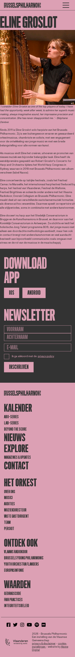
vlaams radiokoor (15, 551)
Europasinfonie (14, 570)
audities (9, 503)
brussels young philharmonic (23, 558)
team (7, 522)
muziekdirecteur (15, 510)
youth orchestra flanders (21, 564)
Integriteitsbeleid (16, 605)
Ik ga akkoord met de (33, 356)
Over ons (9, 491)
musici (8, 497)
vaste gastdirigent (16, 516)
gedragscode (12, 593)
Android (34, 293)
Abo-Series (11, 416)
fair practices (13, 599)
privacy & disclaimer (44, 643)
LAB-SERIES (11, 423)
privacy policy (46, 356)
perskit (9, 528)
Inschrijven (19, 367)
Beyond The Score (15, 429)
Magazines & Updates (17, 457)
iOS (11, 293)
